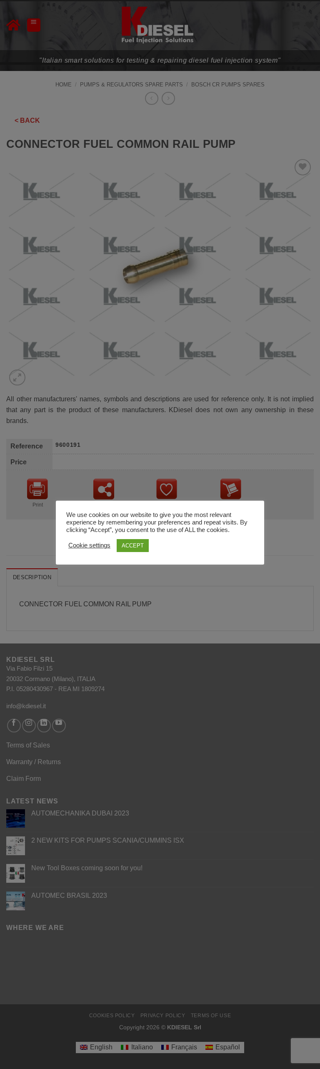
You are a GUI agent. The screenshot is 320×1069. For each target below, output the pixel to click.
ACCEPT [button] (133, 545)
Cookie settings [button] (89, 545)
